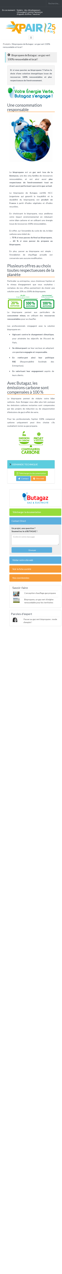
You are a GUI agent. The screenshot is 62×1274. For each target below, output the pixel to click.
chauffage (32, 254)
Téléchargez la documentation (32, 473)
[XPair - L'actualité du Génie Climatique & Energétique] (31, 27)
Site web (40, 478)
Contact (25, 478)
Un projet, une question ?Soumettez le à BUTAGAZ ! (24, 529)
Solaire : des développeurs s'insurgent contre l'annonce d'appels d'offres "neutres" (30, 12)
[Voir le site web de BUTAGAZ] (35, 498)
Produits (7, 44)
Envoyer (32, 550)
